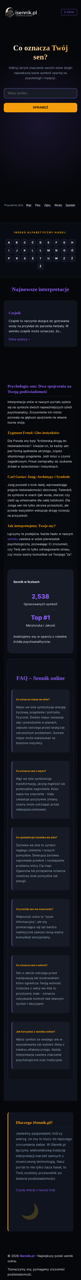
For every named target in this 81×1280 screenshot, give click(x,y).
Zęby (47, 205)
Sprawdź (40, 107)
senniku (13, 539)
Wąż (29, 205)
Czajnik (15, 313)
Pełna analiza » (19, 339)
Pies (38, 205)
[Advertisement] (40, 157)
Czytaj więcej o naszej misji (35, 1190)
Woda (58, 205)
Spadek (70, 205)
